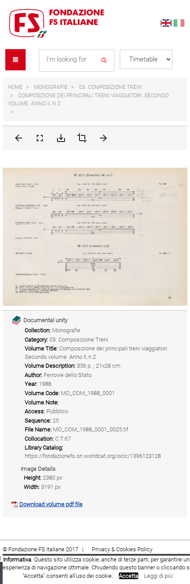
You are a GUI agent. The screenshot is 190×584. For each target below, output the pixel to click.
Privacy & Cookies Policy (122, 549)
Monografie (51, 87)
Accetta (128, 575)
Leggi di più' (158, 575)
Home (15, 87)
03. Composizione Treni (110, 87)
